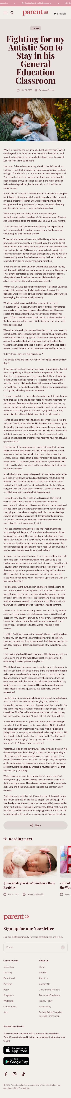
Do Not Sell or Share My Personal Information (51, 1014)
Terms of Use (24, 1088)
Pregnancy (8, 995)
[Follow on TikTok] (23, 1074)
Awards (42, 972)
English (61, 13)
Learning (35, 28)
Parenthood (9, 978)
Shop (5, 1012)
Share (38, 825)
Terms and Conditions (49, 995)
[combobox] (60, 14)
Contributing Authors (49, 989)
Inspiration (8, 966)
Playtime (7, 983)
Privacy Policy (46, 1000)
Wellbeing (8, 1000)
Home (42, 966)
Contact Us (44, 983)
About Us (43, 978)
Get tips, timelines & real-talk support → (33, 3)
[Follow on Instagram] (14, 1074)
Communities (10, 1006)
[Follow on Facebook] (5, 1074)
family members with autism (17, 450)
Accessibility (45, 1006)
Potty (6, 989)
